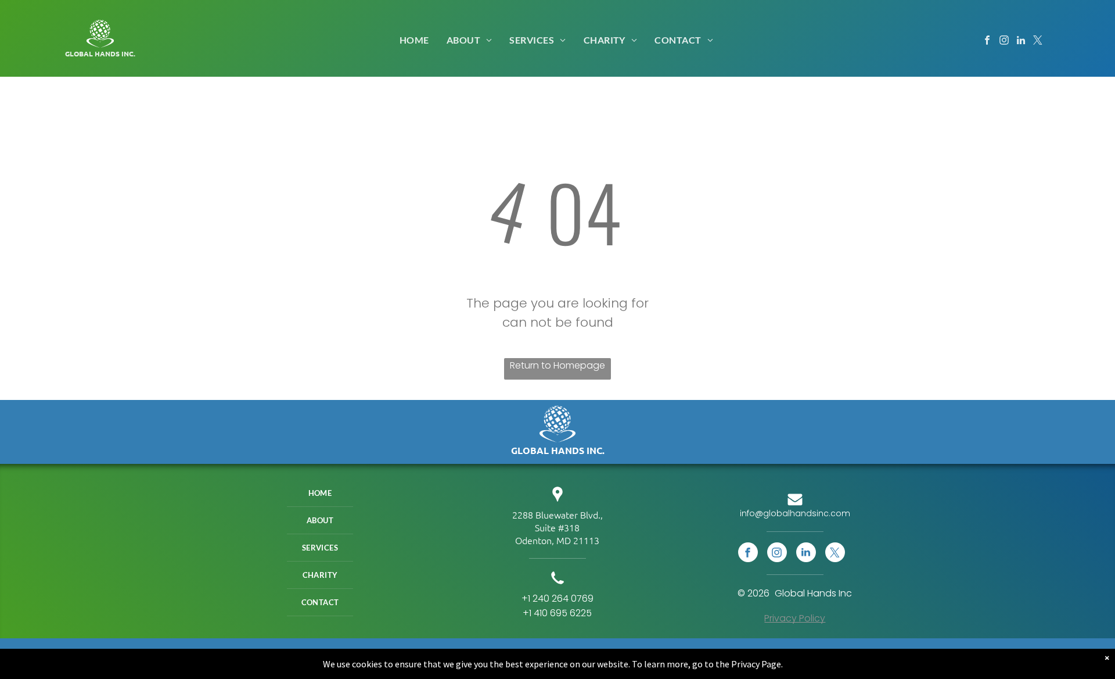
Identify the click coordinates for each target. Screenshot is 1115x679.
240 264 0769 (563, 598)
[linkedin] (1021, 42)
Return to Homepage (557, 365)
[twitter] (1038, 42)
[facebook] (987, 42)
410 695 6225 (563, 613)
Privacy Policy (794, 618)
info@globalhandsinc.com (795, 513)
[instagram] (1004, 42)
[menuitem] (414, 39)
